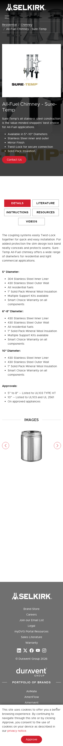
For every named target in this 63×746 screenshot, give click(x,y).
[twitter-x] (25, 650)
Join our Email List (31, 620)
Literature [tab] (45, 203)
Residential (9, 25)
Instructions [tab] (17, 212)
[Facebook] (32, 650)
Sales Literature (31, 637)
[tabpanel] (31, 446)
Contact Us (14, 159)
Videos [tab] (31, 221)
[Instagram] (44, 650)
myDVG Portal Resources (31, 631)
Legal (31, 626)
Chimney (26, 25)
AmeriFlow (31, 697)
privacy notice (16, 731)
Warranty (31, 643)
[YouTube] (38, 650)
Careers (31, 614)
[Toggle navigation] (7, 17)
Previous (5, 445)
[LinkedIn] (19, 650)
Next (57, 445)
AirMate (31, 691)
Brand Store (31, 609)
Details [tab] (17, 203)
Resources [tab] (46, 212)
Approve (31, 739)
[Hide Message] (57, 708)
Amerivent (31, 702)
